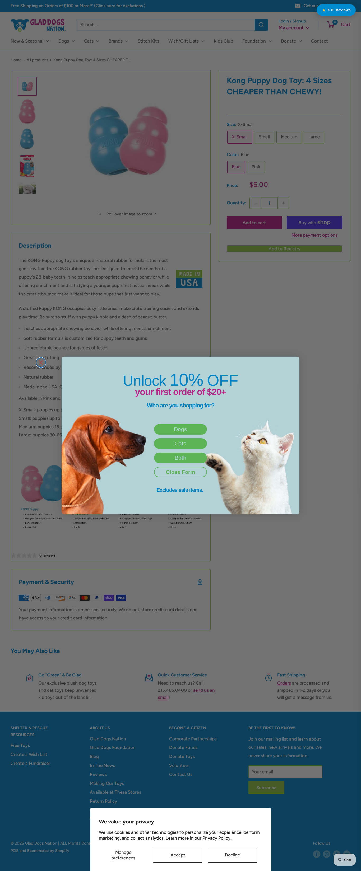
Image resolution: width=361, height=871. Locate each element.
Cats (180, 443)
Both (180, 458)
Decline (232, 855)
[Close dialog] (41, 362)
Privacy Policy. (217, 838)
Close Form (180, 472)
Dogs (180, 429)
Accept (177, 855)
